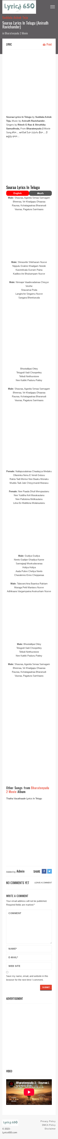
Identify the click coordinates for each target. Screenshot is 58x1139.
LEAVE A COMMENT (43, 883)
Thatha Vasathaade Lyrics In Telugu (24, 798)
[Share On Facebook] (44, 871)
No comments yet (17, 882)
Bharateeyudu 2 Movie (16, 33)
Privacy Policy (48, 1121)
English (17, 193)
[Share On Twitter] (49, 871)
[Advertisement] (29, 81)
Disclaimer (50, 1129)
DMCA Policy (49, 1125)
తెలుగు (40, 193)
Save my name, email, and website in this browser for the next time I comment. (27, 978)
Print (49, 44)
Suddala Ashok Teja (15, 17)
